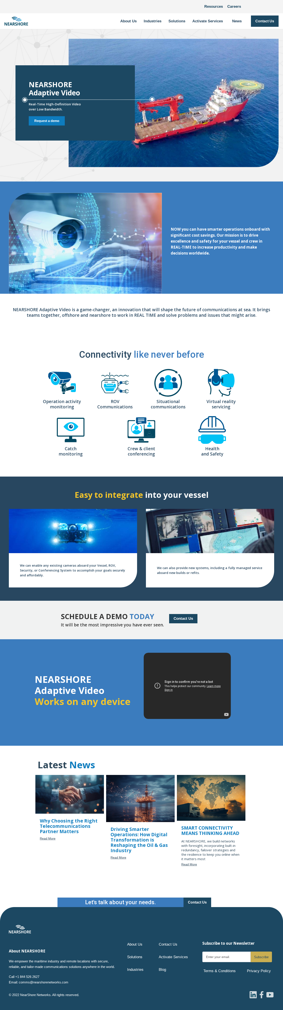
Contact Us (264, 21)
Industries (135, 970)
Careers (234, 6)
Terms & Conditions (219, 971)
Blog (162, 970)
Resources (213, 6)
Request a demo (46, 121)
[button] (128, 21)
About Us (134, 944)
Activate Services (173, 957)
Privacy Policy (259, 971)
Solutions (134, 957)
